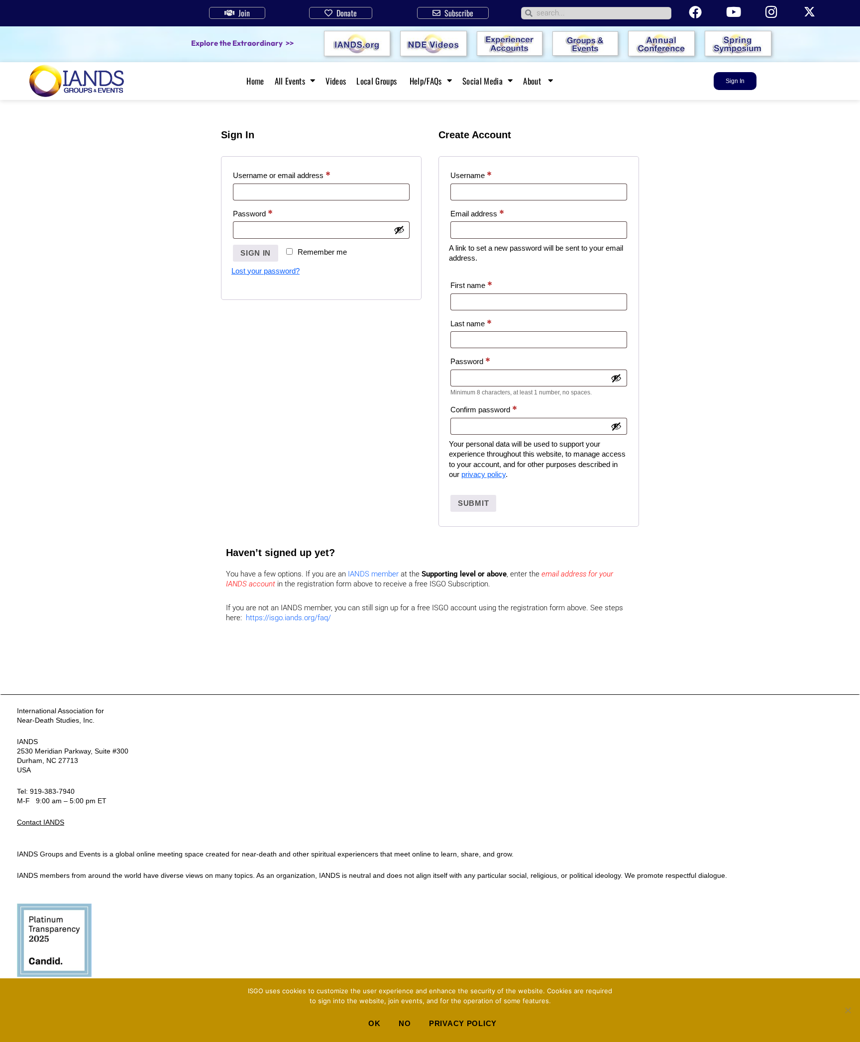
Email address (491, 212)
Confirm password (483, 409)
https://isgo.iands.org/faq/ (288, 617)
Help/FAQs (426, 81)
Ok (374, 1023)
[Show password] (399, 229)
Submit (473, 503)
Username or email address (296, 174)
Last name (471, 323)
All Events (290, 81)
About (533, 81)
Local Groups (377, 81)
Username (485, 174)
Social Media (482, 81)
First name (471, 285)
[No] (848, 1010)
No (405, 1023)
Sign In (255, 253)
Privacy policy (463, 1023)
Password (267, 212)
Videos (335, 81)
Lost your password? (265, 271)
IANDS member (373, 573)
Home (255, 81)
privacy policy (483, 474)
